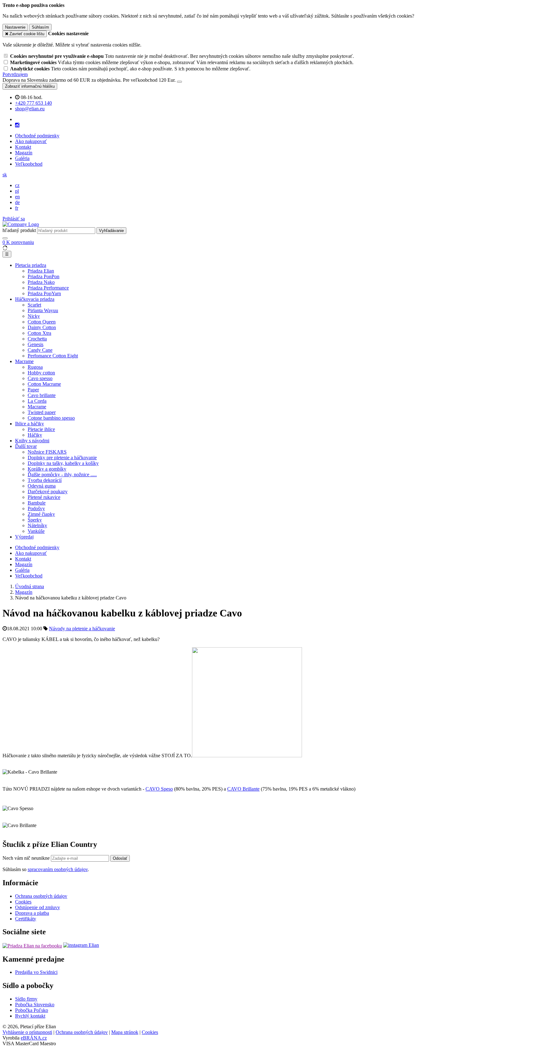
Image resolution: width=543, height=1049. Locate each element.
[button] (5, 174)
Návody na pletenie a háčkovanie (82, 628)
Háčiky (35, 435)
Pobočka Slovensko (34, 1004)
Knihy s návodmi (32, 440)
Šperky (35, 519)
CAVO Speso (159, 789)
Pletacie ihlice (41, 429)
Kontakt (23, 147)
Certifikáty (25, 918)
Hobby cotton (41, 372)
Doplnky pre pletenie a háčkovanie (62, 457)
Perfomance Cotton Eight (53, 355)
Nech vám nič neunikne (27, 858)
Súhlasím (40, 27)
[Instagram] (17, 125)
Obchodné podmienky (37, 135)
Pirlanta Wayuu (43, 310)
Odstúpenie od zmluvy (37, 907)
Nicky (34, 316)
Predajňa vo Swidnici (36, 972)
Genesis (35, 344)
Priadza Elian (41, 270)
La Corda (37, 401)
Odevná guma (42, 486)
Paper (33, 389)
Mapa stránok (124, 1032)
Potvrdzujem (15, 74)
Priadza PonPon (43, 276)
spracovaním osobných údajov (58, 869)
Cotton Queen (42, 321)
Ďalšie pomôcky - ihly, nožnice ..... (62, 474)
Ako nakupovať (31, 141)
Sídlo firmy (26, 999)
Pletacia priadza (30, 265)
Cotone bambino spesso (51, 418)
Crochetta (37, 338)
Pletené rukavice (44, 497)
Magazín (23, 152)
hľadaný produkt (19, 230)
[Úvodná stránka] (21, 224)
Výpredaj (24, 536)
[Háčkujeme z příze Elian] (32, 945)
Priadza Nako (41, 282)
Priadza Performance (48, 287)
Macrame (24, 361)
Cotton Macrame (44, 384)
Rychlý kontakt (30, 1016)
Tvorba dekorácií (45, 480)
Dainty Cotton (42, 327)
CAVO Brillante (243, 789)
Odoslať (120, 858)
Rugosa (35, 367)
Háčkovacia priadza (34, 299)
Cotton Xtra (39, 333)
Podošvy (36, 508)
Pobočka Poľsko (31, 1010)
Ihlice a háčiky (29, 423)
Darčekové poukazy (48, 491)
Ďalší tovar (26, 446)
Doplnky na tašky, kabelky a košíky (63, 463)
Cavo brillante (42, 395)
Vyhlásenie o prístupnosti (27, 1032)
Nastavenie (15, 27)
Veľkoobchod (28, 164)
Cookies (23, 901)
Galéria (22, 158)
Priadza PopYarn (44, 293)
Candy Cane (40, 350)
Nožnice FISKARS (47, 452)
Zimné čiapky (41, 514)
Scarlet (34, 304)
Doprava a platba (32, 913)
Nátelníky (37, 525)
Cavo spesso (40, 378)
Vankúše (36, 531)
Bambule (37, 502)
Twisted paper (42, 412)
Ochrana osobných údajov (41, 896)
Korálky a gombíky (47, 469)
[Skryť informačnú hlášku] (179, 82)
